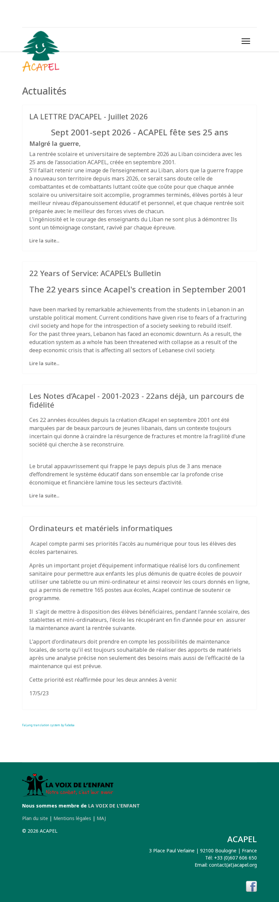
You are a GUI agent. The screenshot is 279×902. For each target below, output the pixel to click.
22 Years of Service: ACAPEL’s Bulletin (95, 273)
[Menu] (246, 41)
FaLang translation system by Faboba (48, 725)
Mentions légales (72, 818)
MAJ (101, 818)
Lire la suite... (44, 240)
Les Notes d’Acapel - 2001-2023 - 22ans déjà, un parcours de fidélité (136, 400)
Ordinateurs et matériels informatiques (101, 528)
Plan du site (35, 818)
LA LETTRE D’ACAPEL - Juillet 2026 (88, 116)
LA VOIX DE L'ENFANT (114, 805)
